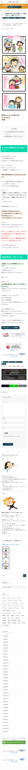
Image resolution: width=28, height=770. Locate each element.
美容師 (14, 366)
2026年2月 (5, 654)
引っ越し (4, 618)
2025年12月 (6, 660)
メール (4, 423)
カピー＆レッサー (14, 2)
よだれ (8, 598)
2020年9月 (5, 731)
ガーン (20, 600)
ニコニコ (4, 605)
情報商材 (4, 620)
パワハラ (4, 608)
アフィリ (19, 598)
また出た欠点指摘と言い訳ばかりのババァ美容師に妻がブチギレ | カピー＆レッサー (18, 335)
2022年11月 (6, 695)
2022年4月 (5, 710)
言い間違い (14, 622)
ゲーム (3, 603)
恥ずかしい (17, 618)
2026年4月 (5, 648)
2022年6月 (5, 704)
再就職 (3, 615)
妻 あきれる (11, 17)
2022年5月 (5, 707)
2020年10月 (6, 728)
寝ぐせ (17, 615)
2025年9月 (5, 669)
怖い (13, 618)
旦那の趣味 (14, 620)
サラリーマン (15, 603)
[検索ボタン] (26, 2)
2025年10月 (6, 666)
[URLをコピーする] (22, 386)
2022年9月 (5, 701)
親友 (9, 622)
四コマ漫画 (5, 17)
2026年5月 (5, 645)
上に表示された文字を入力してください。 (12, 436)
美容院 (18, 366)
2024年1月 (5, 689)
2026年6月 (5, 642)
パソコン (21, 605)
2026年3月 (5, 651)
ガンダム (10, 600)
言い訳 (22, 366)
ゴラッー (9, 603)
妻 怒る (23, 17)
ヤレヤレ (19, 613)
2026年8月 (5, 636)
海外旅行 (4, 622)
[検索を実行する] (24, 575)
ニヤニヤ (10, 605)
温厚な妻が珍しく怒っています (14, 136)
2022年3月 (5, 713)
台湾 (8, 615)
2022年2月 (5, 716)
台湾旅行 (13, 615)
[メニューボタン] (2, 2)
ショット (22, 603)
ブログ (22, 608)
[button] (5, 386)
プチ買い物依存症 (6, 610)
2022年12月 (6, 692)
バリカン (15, 605)
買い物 (23, 622)
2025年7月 (5, 675)
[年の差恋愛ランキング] (14, 348)
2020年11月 (6, 725)
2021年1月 (5, 722)
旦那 (9, 620)
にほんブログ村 (14, 356)
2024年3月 (5, 683)
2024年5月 (5, 678)
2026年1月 (5, 657)
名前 (4, 418)
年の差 (9, 366)
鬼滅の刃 (7, 625)
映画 (19, 620)
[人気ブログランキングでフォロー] (14, 743)
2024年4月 (5, 680)
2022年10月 (6, 698)
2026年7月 (5, 639)
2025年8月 (5, 672)
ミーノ (14, 613)
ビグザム (10, 608)
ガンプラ (15, 600)
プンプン (13, 610)
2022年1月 (5, 719)
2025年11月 (6, 663)
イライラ (5, 366)
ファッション (16, 608)
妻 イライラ (17, 17)
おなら (3, 598)
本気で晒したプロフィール (14, 7)
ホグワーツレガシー (6, 613)
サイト (4, 428)
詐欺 (19, 622)
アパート (13, 598)
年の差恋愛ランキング (14, 349)
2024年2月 (5, 686)
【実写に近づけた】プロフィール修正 (10, 544)
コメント (5, 401)
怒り (9, 618)
